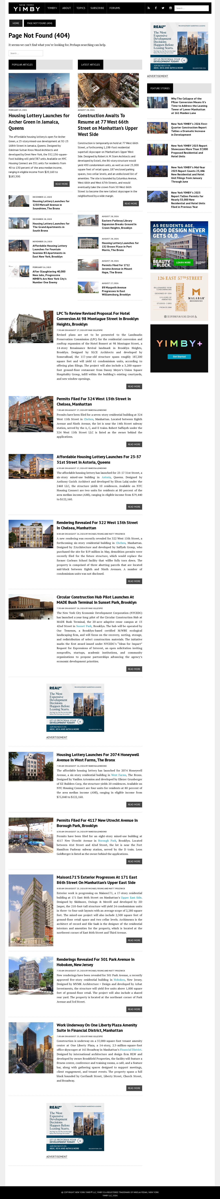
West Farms (118, 775)
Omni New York (33, 154)
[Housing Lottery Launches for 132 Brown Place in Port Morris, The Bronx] (88, 246)
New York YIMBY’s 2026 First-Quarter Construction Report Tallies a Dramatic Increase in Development (189, 129)
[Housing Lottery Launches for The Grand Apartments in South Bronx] (19, 226)
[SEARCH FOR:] (191, 8)
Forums (114, 8)
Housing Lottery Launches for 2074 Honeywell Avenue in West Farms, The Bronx (98, 757)
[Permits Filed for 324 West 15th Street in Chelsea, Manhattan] (31, 429)
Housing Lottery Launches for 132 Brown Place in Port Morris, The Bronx (120, 246)
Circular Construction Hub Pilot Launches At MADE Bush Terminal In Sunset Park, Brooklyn (96, 599)
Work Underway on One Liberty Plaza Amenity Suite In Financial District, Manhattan (97, 1027)
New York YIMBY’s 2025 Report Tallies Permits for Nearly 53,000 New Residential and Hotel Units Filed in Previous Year (188, 200)
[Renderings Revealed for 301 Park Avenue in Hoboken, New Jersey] (31, 992)
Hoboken (119, 980)
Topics (80, 8)
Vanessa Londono (97, 410)
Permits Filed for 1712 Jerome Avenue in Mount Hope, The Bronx (117, 268)
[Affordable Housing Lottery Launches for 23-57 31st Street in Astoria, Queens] (31, 476)
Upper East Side (131, 897)
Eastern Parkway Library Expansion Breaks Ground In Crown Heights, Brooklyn (119, 224)
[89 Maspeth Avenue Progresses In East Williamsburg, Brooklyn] (88, 290)
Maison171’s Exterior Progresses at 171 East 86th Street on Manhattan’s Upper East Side (97, 879)
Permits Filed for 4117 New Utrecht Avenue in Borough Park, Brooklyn (97, 823)
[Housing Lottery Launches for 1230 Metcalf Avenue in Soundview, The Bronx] (19, 204)
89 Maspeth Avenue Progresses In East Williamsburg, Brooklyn (116, 291)
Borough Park (107, 840)
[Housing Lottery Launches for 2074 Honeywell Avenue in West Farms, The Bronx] (31, 779)
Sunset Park (84, 626)
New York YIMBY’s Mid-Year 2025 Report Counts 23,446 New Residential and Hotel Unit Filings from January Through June (188, 174)
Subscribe (97, 8)
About (66, 8)
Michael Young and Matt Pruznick (106, 534)
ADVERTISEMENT (56, 737)
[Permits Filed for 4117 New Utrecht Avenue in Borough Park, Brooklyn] (31, 850)
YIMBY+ (52, 8)
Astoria (106, 477)
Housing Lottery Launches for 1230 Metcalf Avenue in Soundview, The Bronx (51, 204)
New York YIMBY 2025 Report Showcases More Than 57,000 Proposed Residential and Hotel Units (189, 151)
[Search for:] (26, 53)
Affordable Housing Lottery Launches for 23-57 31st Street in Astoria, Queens (99, 459)
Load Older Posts (75, 1175)
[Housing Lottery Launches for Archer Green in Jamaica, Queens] (39, 105)
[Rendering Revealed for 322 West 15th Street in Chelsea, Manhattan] (31, 546)
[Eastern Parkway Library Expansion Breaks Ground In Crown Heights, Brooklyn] (88, 224)
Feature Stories (160, 88)
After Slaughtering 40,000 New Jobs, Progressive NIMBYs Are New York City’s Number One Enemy (50, 277)
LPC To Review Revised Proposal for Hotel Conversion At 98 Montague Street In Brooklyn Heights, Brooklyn (98, 319)
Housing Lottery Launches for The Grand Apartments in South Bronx (51, 227)
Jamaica (31, 145)
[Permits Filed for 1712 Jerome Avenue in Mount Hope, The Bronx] (88, 268)
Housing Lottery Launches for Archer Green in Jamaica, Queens (39, 121)
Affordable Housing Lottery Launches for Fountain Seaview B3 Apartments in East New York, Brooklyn (50, 251)
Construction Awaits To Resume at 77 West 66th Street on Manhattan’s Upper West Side (108, 124)
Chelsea (88, 419)
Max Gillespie (95, 330)
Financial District (130, 1050)
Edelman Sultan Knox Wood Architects (31, 150)
